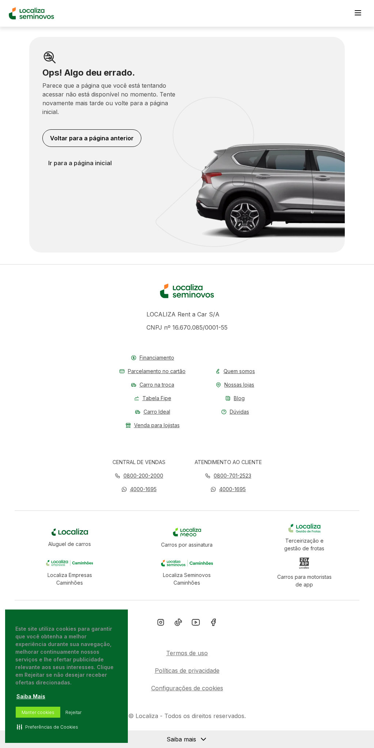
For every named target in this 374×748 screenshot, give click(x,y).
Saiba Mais (30, 696)
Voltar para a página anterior (92, 138)
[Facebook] (213, 624)
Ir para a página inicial (80, 163)
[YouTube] (195, 624)
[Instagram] (160, 624)
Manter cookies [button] (38, 712)
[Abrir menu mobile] (358, 13)
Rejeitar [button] (73, 712)
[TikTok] (178, 624)
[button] (139, 489)
